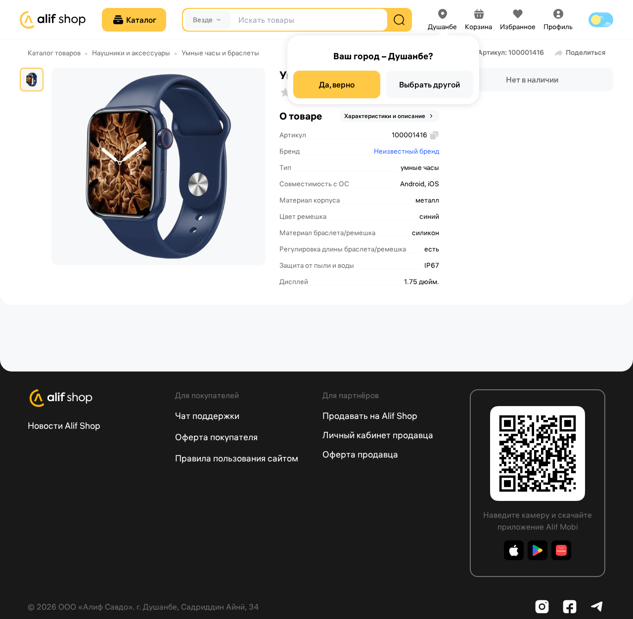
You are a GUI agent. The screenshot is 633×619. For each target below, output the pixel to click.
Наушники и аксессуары (131, 52)
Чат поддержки (207, 415)
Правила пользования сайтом (236, 458)
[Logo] (95, 398)
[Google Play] (537, 550)
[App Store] (514, 550)
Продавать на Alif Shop (369, 415)
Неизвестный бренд (406, 151)
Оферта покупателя (216, 437)
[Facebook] (570, 607)
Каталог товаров (54, 52)
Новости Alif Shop (64, 425)
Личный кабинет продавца (377, 435)
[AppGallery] (561, 550)
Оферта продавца (360, 454)
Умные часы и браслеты (220, 52)
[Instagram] (542, 607)
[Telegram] (597, 607)
